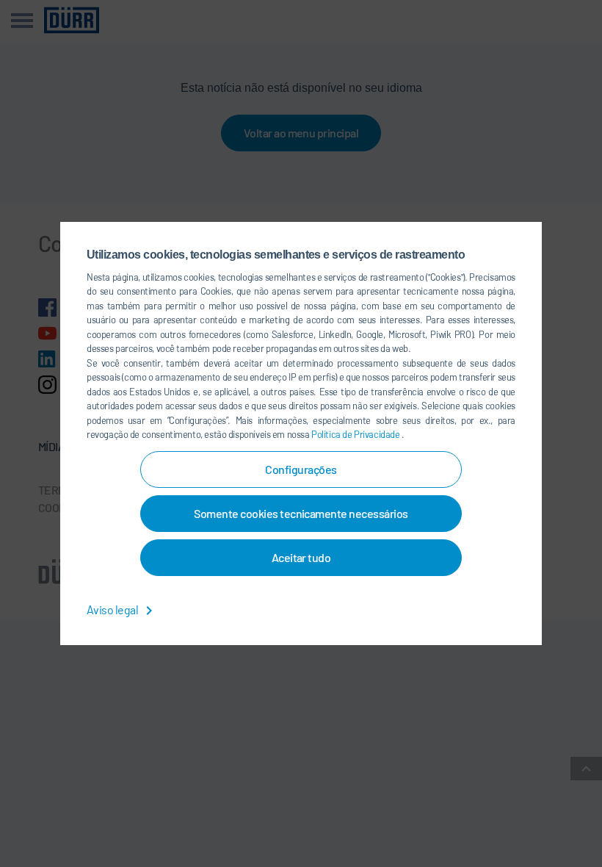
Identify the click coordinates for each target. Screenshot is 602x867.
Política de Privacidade (356, 434)
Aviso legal (113, 609)
